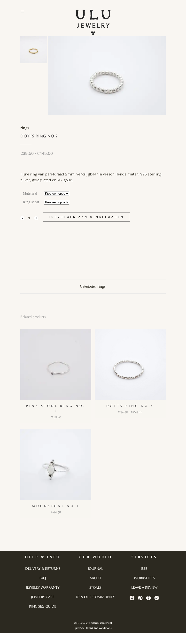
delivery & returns (42, 569)
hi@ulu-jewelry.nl (101, 623)
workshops (144, 578)
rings (24, 128)
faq (42, 578)
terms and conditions (99, 628)
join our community (95, 597)
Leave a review (144, 588)
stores (95, 588)
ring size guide (42, 606)
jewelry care (42, 597)
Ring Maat (31, 202)
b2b (144, 569)
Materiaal (30, 193)
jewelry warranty (43, 588)
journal (95, 569)
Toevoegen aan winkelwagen (86, 217)
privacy (79, 628)
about (95, 578)
